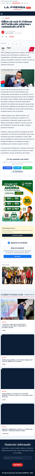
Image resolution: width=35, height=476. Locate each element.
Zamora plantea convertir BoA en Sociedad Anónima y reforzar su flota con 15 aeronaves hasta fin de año (17, 395)
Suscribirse (17, 465)
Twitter (18, 167)
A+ (6, 36)
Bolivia (7, 18)
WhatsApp (28, 167)
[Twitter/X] (12, 44)
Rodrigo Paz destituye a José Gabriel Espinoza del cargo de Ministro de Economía (17, 360)
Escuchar (11, 36)
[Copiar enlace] (20, 44)
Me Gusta (17, 256)
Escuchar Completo (17, 235)
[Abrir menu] (2, 14)
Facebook (8, 167)
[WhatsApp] (16, 44)
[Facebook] (8, 44)
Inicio (2, 18)
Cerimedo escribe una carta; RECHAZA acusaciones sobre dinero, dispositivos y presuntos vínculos (14, 326)
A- (2, 36)
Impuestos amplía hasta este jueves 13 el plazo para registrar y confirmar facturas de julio (17, 429)
